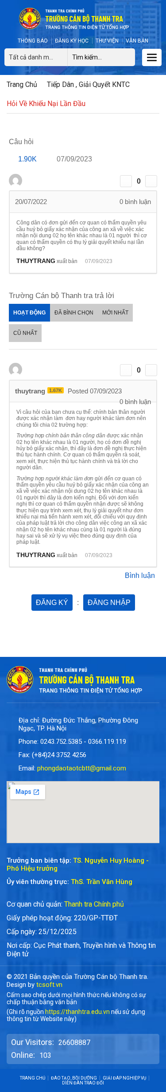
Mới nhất (115, 313)
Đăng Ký (52, 602)
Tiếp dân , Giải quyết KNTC (88, 84)
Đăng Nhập (109, 602)
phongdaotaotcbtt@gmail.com (81, 768)
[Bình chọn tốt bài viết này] (126, 181)
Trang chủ (22, 84)
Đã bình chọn (73, 313)
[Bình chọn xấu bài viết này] (151, 181)
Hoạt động (29, 313)
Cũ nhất (25, 333)
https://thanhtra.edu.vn (77, 1011)
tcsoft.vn (49, 985)
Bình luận (140, 575)
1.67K (55, 390)
